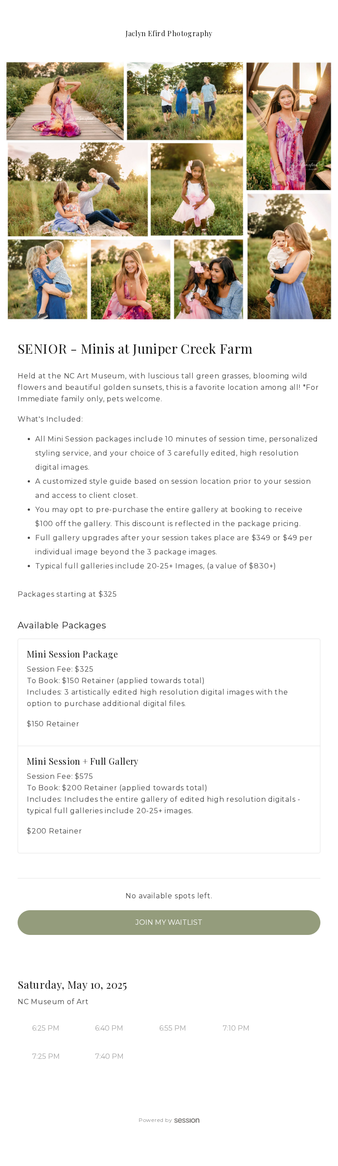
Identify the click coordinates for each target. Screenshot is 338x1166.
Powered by (156, 1120)
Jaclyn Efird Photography (169, 33)
